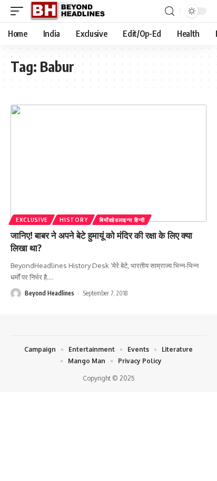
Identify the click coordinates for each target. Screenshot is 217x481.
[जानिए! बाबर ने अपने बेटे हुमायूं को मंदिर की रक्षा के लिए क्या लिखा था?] (108, 163)
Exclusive (31, 220)
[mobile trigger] (19, 11)
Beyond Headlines (49, 293)
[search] (169, 11)
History (73, 220)
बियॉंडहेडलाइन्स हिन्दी (122, 220)
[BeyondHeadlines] (71, 11)
